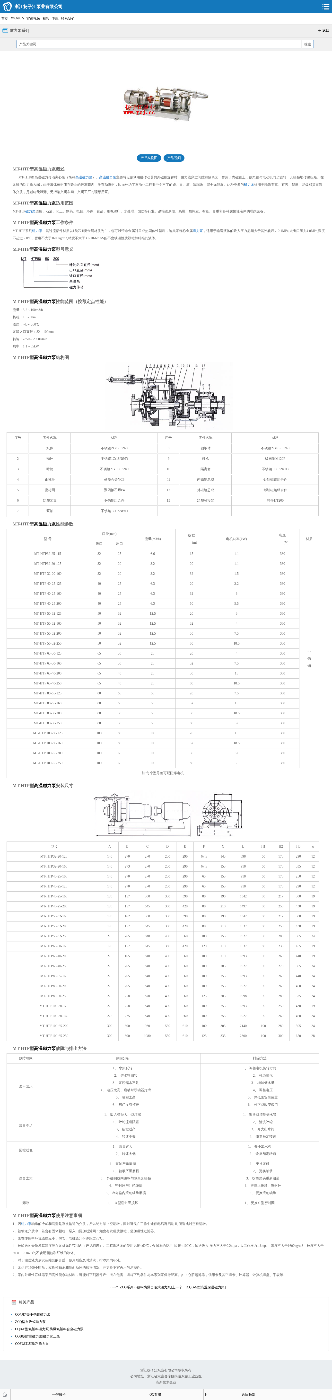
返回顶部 (248, 1394)
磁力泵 (249, 184)
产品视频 (174, 158)
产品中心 (17, 18)
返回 (326, 30)
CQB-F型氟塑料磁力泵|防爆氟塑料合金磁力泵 (49, 1329)
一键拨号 (59, 1394)
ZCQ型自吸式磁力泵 (30, 1322)
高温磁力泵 (83, 177)
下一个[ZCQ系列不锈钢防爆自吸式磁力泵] (140, 1287)
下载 (55, 18)
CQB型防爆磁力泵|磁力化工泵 (37, 1336)
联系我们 (68, 18)
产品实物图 (148, 158)
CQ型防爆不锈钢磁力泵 (32, 1314)
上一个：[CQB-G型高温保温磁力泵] (199, 1287)
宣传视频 (33, 18)
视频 (46, 18)
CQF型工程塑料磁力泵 (32, 1344)
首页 (4, 18)
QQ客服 (155, 1394)
